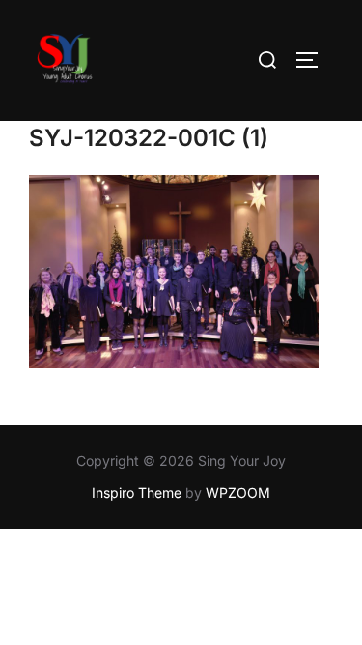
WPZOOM (238, 492)
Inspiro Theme (136, 492)
